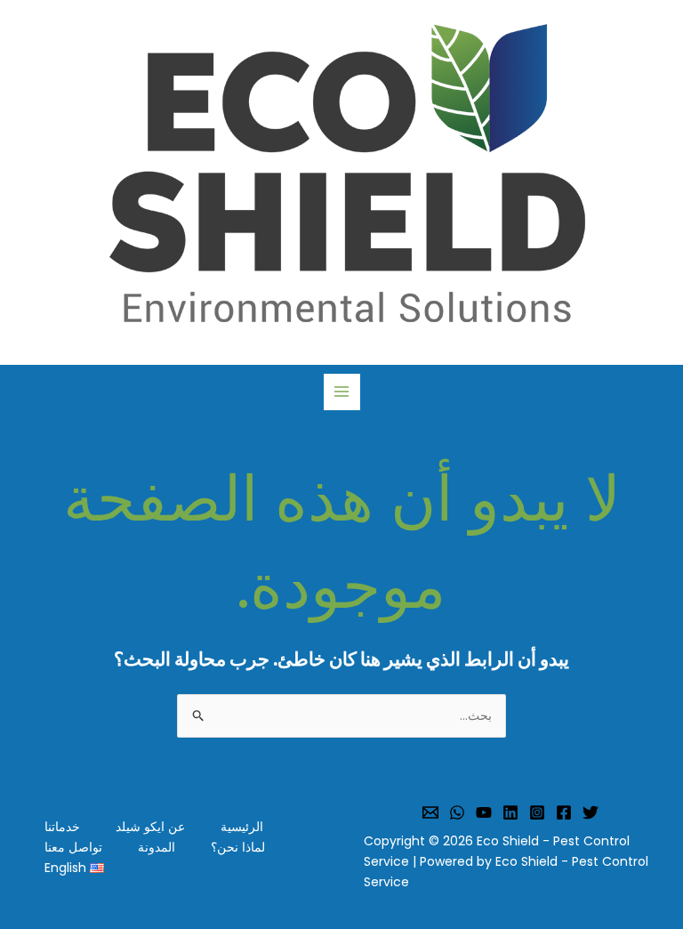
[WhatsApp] (457, 812)
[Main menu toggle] (342, 392)
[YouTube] (484, 812)
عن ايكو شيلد (150, 827)
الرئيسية (242, 827)
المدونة (156, 847)
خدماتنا (62, 827)
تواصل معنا (73, 847)
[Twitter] (591, 812)
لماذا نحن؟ (238, 847)
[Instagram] (537, 812)
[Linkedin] (510, 812)
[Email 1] (430, 812)
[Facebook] (564, 812)
